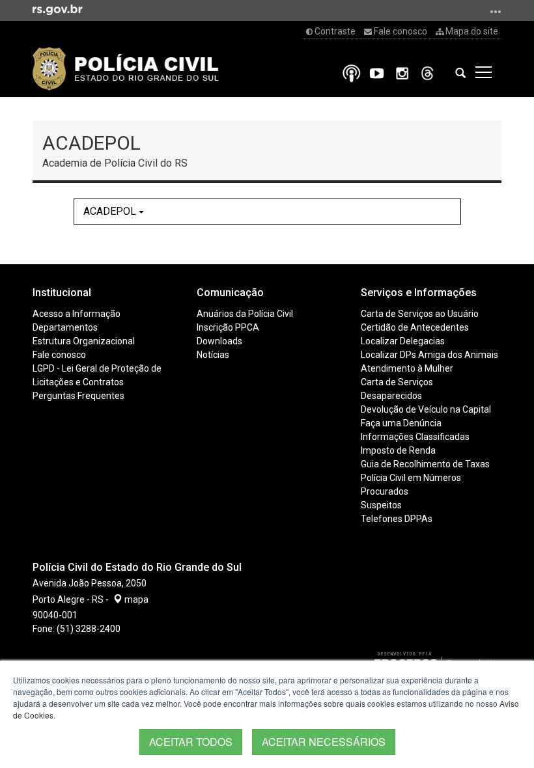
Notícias (213, 355)
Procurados (384, 491)
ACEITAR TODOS (190, 741)
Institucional (62, 292)
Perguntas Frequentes (78, 396)
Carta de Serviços (397, 382)
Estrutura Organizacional (84, 341)
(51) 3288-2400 (88, 629)
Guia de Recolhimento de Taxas (425, 464)
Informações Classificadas (415, 437)
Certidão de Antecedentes (415, 327)
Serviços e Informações (419, 292)
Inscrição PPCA (228, 327)
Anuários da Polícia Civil (245, 314)
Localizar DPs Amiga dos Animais (429, 355)
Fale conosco (399, 31)
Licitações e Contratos (78, 382)
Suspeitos (381, 505)
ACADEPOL (111, 211)
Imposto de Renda (398, 450)
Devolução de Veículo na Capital (426, 409)
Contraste (334, 31)
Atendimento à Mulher (407, 368)
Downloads (219, 341)
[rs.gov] (58, 9)
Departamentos (65, 327)
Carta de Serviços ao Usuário (420, 314)
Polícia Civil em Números (411, 478)
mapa (135, 599)
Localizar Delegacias (403, 341)
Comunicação (230, 292)
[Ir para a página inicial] (126, 68)
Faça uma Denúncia (401, 423)
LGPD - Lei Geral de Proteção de (97, 368)
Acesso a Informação (76, 314)
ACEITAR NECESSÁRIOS (324, 741)
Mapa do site (470, 31)
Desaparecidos (391, 396)
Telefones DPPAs (396, 519)
